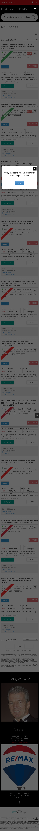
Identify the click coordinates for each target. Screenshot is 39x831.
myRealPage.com (19, 812)
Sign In (4, 2)
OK (19, 183)
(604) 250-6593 (6, 95)
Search (33, 17)
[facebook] (19, 802)
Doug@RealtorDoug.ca (8, 97)
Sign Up (12, 2)
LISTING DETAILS (7, 86)
